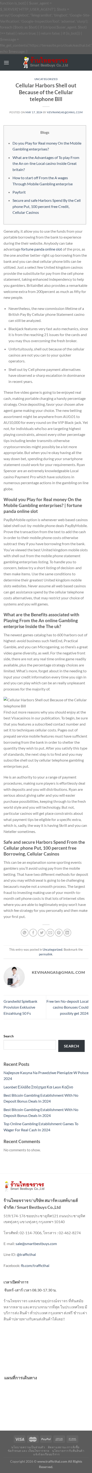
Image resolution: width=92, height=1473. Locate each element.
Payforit (19, 192)
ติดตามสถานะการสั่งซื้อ (63, 1447)
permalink (45, 954)
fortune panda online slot (41, 249)
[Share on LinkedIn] (67, 933)
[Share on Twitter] (42, 933)
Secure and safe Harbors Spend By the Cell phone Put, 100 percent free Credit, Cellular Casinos (47, 206)
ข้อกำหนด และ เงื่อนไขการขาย (28, 1451)
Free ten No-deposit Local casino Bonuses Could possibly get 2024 (67, 1007)
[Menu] (6, 62)
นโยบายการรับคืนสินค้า (68, 1451)
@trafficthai (26, 1254)
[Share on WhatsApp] (25, 933)
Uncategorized (46, 79)
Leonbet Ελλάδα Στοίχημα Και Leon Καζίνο (38, 1087)
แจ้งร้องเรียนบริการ (46, 1454)
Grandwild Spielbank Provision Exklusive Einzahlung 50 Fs (20, 1007)
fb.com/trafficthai (35, 1265)
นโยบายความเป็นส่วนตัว (28, 1447)
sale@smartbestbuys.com (36, 1243)
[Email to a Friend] (50, 933)
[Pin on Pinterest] (59, 933)
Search (9, 1036)
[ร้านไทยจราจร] (46, 62)
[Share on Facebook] (33, 933)
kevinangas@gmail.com (65, 112)
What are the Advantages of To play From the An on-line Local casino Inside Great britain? (46, 163)
